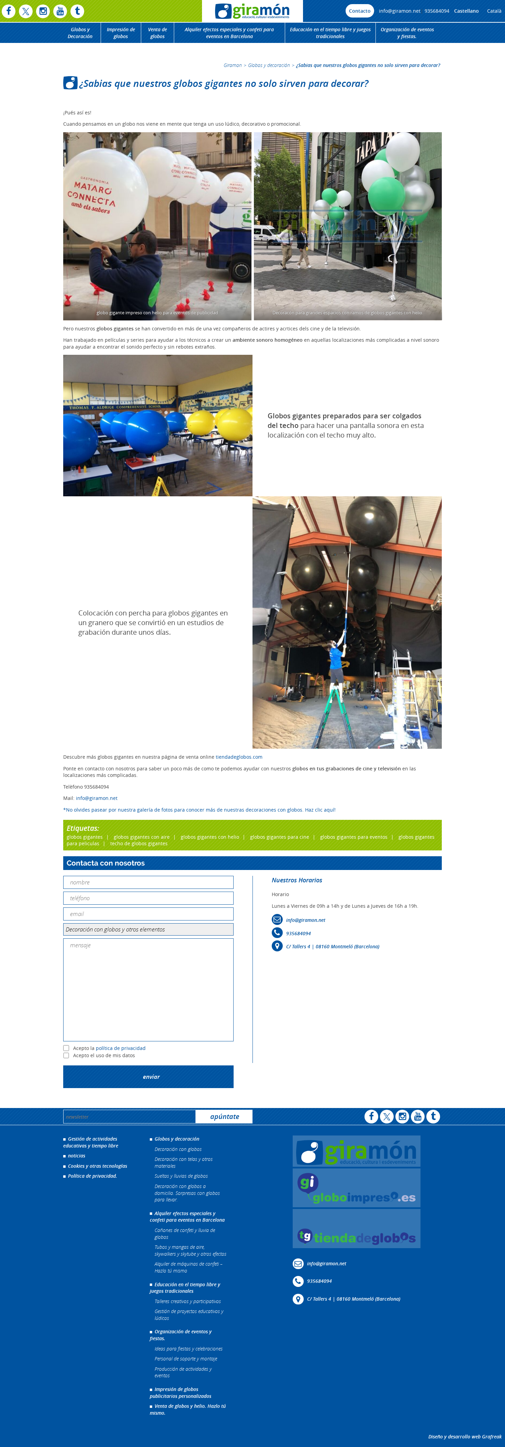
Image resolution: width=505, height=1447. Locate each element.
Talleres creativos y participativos (188, 1301)
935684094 (437, 11)
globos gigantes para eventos (354, 837)
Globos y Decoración (80, 32)
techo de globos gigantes (139, 843)
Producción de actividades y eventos (183, 1372)
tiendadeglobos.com (239, 757)
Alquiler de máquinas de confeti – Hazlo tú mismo (189, 1267)
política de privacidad (121, 1048)
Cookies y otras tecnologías (97, 1166)
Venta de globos (157, 32)
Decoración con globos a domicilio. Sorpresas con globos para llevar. (187, 1193)
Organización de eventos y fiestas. (407, 32)
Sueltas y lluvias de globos (181, 1176)
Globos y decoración (269, 65)
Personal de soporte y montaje (186, 1359)
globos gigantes (85, 837)
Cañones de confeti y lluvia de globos (185, 1233)
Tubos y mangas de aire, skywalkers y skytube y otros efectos (190, 1250)
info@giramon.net (399, 11)
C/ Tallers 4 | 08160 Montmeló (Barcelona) (332, 946)
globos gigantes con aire (142, 837)
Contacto (360, 11)
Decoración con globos (178, 1149)
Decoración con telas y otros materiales (184, 1162)
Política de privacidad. (92, 1176)
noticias (76, 1155)
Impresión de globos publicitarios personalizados (180, 1392)
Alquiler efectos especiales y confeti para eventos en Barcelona (229, 32)
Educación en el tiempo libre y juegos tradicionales (330, 32)
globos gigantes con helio (210, 837)
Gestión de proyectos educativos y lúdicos (189, 1315)
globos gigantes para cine (279, 837)
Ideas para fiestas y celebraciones (189, 1348)
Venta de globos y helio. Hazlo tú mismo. (188, 1409)
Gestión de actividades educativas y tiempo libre (90, 1142)
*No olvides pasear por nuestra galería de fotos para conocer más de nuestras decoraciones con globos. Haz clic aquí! (199, 809)
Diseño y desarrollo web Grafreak (465, 1437)
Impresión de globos (121, 32)
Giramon (233, 65)
